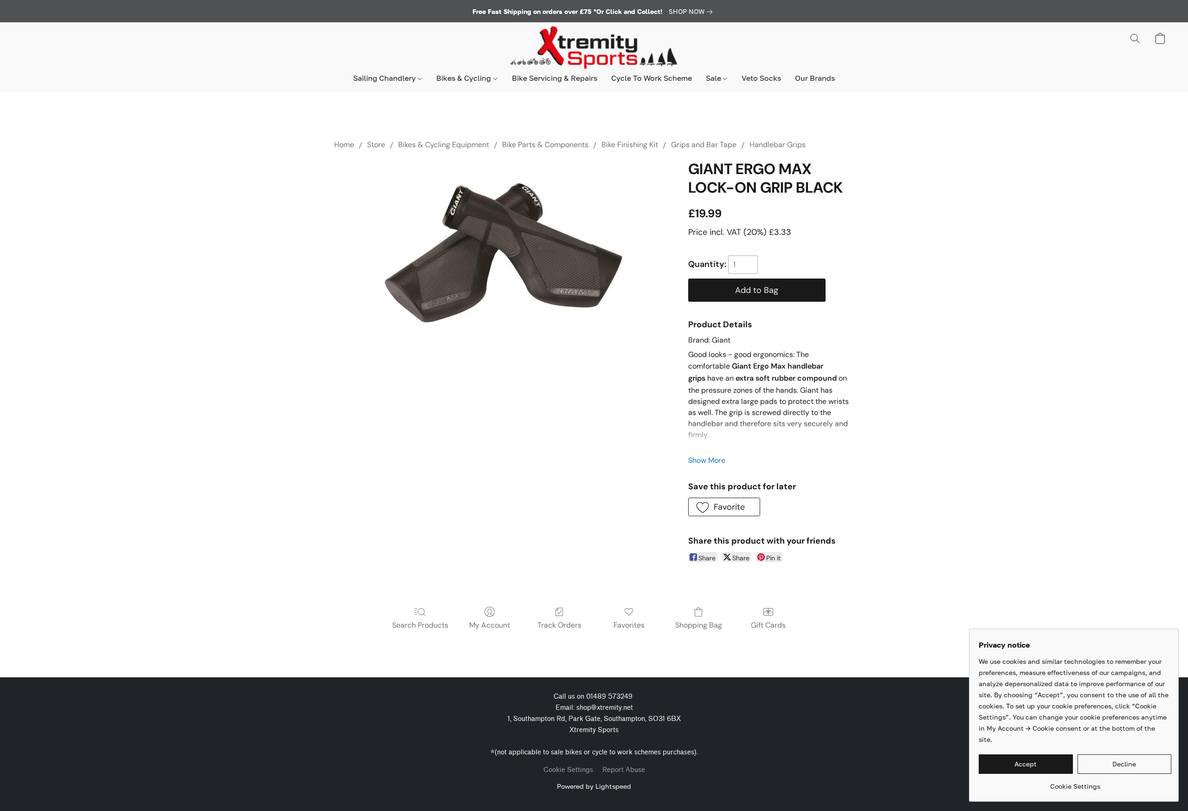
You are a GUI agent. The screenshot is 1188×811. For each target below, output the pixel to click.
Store (376, 144)
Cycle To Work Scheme (651, 78)
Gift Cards (768, 625)
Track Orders (559, 625)
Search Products (420, 625)
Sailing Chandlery (385, 78)
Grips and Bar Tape (703, 144)
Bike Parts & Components (545, 144)
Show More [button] (706, 460)
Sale (714, 78)
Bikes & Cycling (464, 78)
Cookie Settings (568, 770)
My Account (489, 625)
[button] (594, 47)
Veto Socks (761, 78)
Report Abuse (623, 770)
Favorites (629, 625)
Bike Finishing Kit (629, 144)
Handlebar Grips (777, 144)
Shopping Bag (698, 625)
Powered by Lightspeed (594, 786)
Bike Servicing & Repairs (554, 78)
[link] (692, 11)
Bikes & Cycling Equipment (443, 144)
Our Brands (815, 78)
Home (344, 144)
